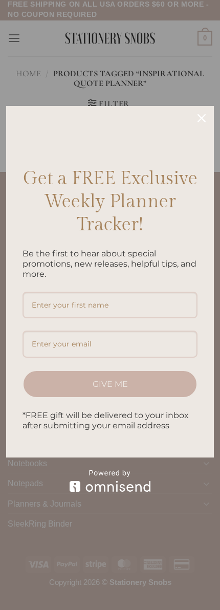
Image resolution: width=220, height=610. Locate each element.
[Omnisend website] (110, 480)
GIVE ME (110, 384)
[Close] (201, 118)
